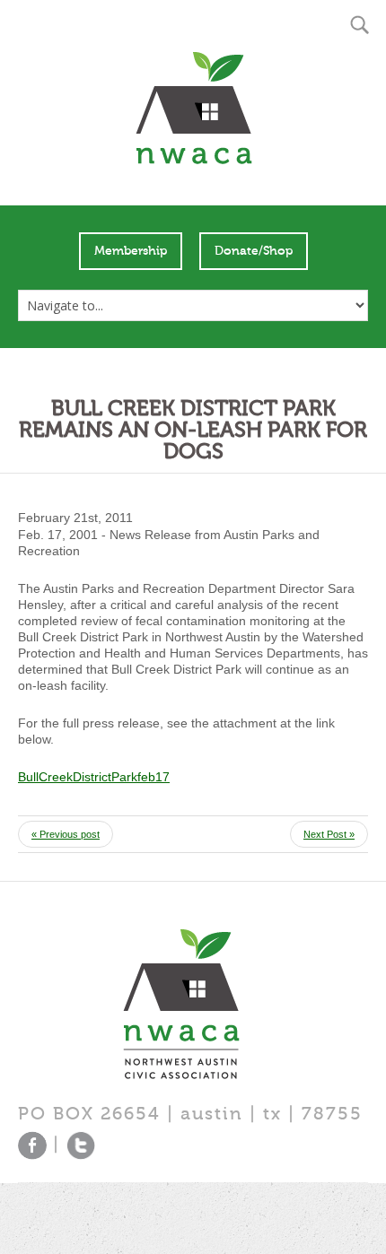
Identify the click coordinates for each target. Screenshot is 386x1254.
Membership (130, 251)
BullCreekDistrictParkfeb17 (94, 777)
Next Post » (329, 834)
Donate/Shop (254, 251)
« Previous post (65, 834)
